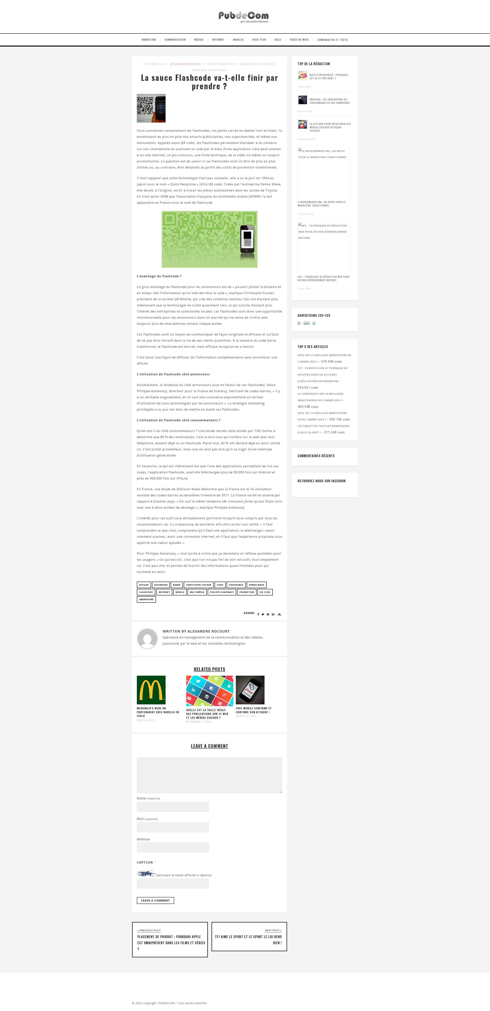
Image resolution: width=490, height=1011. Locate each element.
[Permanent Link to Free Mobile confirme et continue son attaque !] (250, 703)
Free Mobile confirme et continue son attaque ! (254, 710)
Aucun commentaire (220, 63)
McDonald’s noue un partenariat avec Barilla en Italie (158, 712)
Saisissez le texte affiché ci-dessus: (184, 875)
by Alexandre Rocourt (186, 63)
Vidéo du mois (299, 39)
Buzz (278, 39)
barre (176, 585)
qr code (265, 592)
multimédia (197, 592)
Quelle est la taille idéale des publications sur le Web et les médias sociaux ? (207, 714)
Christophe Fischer (198, 585)
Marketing (149, 39)
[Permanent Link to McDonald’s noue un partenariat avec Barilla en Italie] (151, 703)
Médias (199, 39)
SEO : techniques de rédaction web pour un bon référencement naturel (324, 278)
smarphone (146, 599)
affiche (144, 585)
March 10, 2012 (246, 716)
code (220, 585)
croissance (236, 585)
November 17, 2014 (198, 721)
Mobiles (238, 39)
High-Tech (259, 39)
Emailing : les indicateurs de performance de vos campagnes (330, 101)
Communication (175, 39)
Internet (218, 39)
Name (148, 798)
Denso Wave (256, 585)
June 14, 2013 (145, 720)
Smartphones (217, 70)
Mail (147, 819)
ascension (160, 585)
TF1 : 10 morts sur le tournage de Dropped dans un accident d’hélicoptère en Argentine (323, 375)
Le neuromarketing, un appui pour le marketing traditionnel (321, 203)
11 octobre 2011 (154, 63)
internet (164, 592)
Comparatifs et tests (333, 39)
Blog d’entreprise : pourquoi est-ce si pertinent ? (329, 76)
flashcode (146, 592)
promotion (246, 592)
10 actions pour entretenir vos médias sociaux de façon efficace (330, 127)
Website (143, 839)
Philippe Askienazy (222, 592)
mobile (180, 592)
